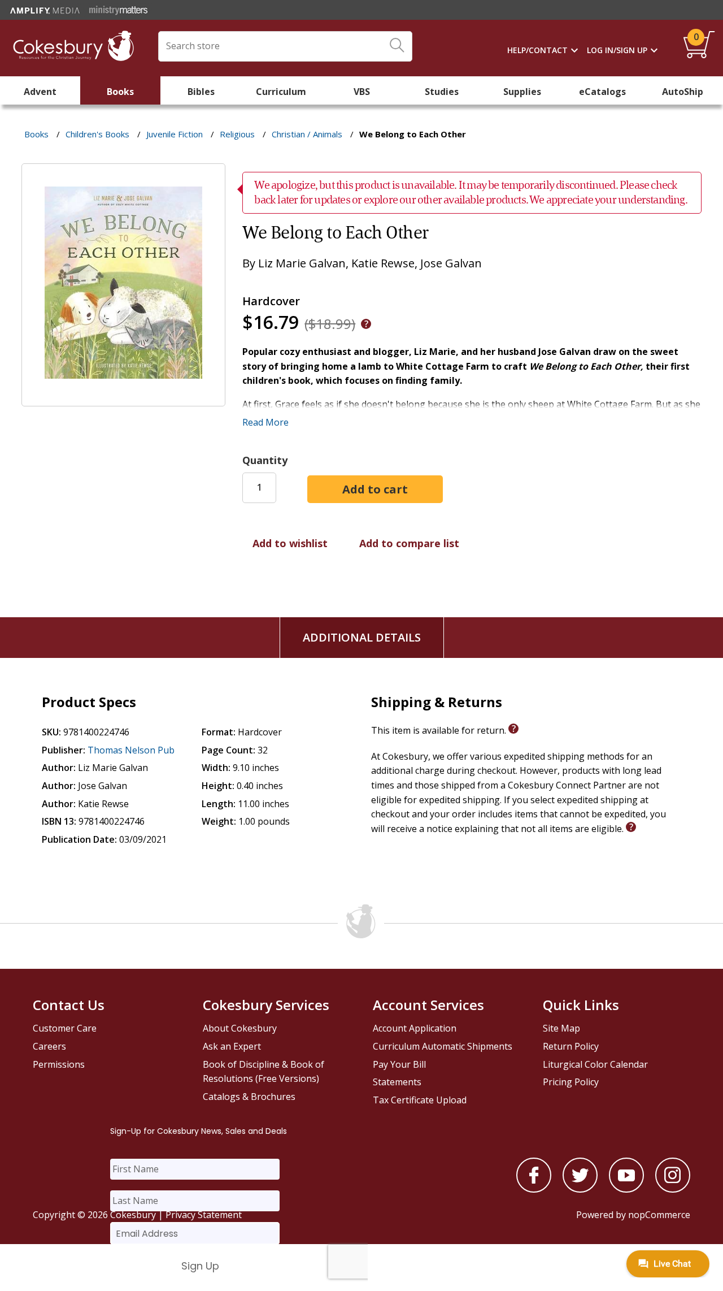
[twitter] (580, 1189)
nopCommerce (659, 1214)
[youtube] (626, 1189)
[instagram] (672, 1189)
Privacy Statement (203, 1214)
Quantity (265, 460)
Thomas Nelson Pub (131, 750)
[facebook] (533, 1189)
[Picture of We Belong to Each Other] (123, 398)
